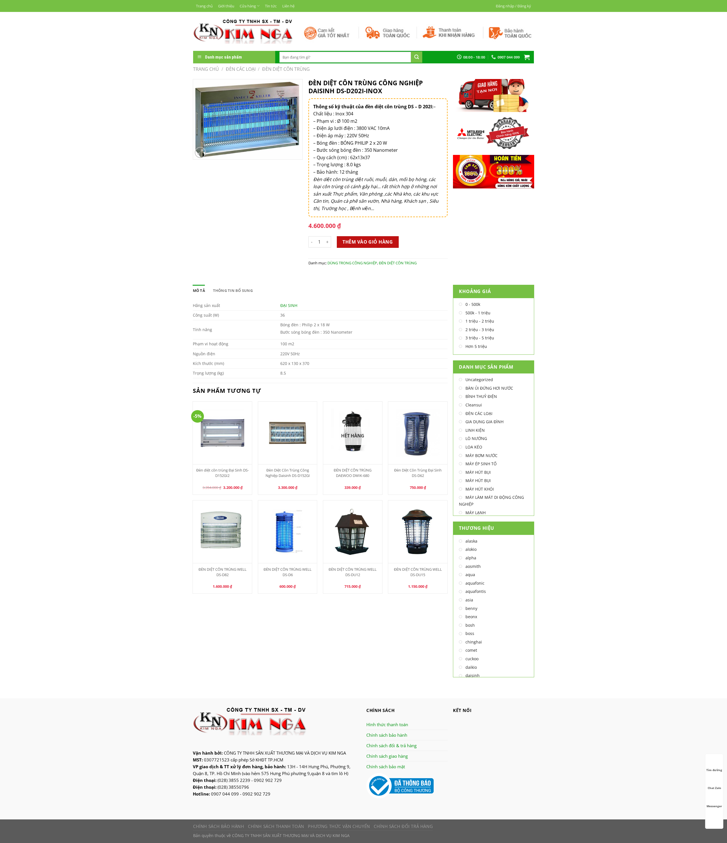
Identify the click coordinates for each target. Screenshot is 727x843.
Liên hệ (288, 6)
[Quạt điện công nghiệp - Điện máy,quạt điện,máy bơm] (243, 31)
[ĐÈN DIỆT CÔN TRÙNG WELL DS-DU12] (352, 531)
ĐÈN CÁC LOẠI (241, 69)
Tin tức (271, 6)
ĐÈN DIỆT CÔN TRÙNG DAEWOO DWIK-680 (352, 473)
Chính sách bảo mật (385, 766)
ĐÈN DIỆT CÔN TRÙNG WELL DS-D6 (288, 572)
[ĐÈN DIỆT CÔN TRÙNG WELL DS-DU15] (417, 531)
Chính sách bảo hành (386, 735)
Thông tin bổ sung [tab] (233, 290)
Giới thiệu (226, 6)
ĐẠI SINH (288, 305)
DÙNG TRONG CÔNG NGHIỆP (352, 262)
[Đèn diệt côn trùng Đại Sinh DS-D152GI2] (222, 432)
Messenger (714, 806)
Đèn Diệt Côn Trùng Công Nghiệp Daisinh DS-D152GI (288, 473)
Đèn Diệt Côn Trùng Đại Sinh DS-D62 (418, 473)
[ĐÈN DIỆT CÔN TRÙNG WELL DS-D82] (222, 531)
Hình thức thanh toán (387, 724)
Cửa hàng (248, 6)
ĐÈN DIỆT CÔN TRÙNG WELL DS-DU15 (418, 572)
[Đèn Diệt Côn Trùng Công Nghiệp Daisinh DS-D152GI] (287, 432)
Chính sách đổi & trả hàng (391, 745)
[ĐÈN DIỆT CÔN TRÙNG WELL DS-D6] (287, 531)
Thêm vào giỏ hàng (367, 242)
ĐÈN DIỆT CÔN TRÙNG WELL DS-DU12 (353, 572)
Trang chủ (204, 6)
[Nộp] (416, 57)
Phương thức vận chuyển (339, 826)
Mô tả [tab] (199, 290)
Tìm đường (714, 770)
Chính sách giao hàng (387, 756)
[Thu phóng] (200, 152)
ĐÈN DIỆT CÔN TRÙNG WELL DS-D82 (222, 572)
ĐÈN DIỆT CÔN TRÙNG (286, 69)
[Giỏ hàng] (527, 57)
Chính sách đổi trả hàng (403, 826)
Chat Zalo (714, 788)
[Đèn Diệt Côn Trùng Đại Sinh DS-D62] (417, 432)
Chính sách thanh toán (276, 826)
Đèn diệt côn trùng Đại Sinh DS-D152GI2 (222, 473)
